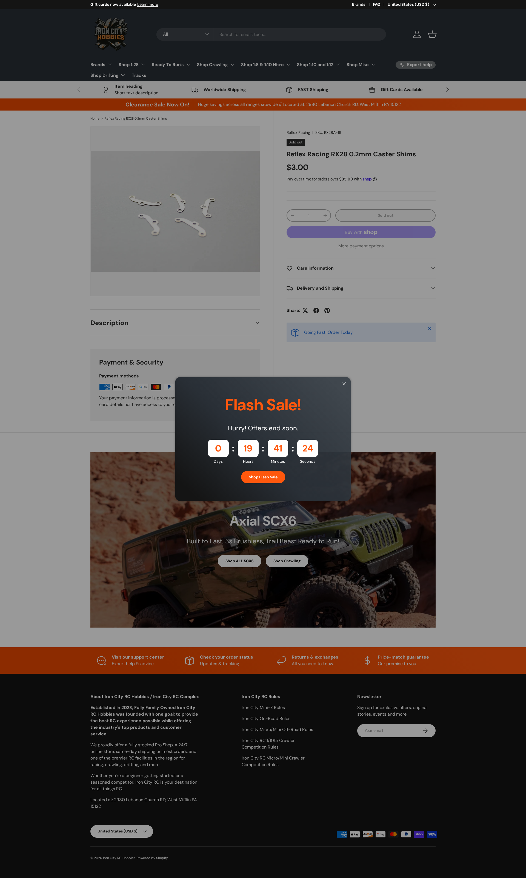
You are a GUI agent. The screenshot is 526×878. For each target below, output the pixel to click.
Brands (358, 4)
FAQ (376, 4)
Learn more (147, 4)
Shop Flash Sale (263, 477)
